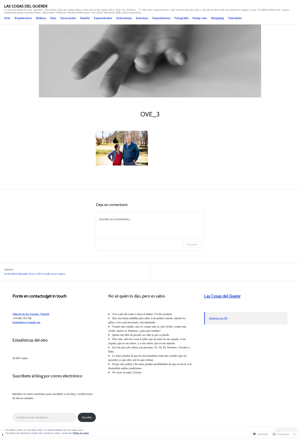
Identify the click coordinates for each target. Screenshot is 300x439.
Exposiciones (161, 18)
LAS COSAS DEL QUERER (25, 6)
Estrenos (142, 18)
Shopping (217, 18)
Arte (7, 18)
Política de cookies (81, 433)
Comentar (192, 244)
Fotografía (181, 18)
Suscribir (87, 417)
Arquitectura (23, 18)
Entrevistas (124, 18)
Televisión (235, 18)
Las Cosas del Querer (222, 296)
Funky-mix (200, 18)
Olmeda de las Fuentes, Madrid (30, 314)
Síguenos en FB (218, 318)
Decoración (68, 18)
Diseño (85, 18)
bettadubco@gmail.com (26, 322)
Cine (53, 18)
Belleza (41, 18)
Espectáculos (103, 18)
